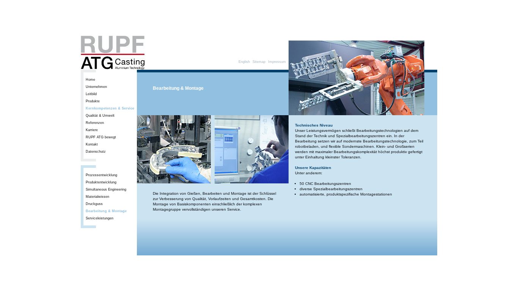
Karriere (92, 130)
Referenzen (95, 123)
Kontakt (92, 144)
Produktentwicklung (101, 182)
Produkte (93, 101)
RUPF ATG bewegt (101, 137)
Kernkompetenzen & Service (110, 108)
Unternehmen (96, 87)
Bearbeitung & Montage (106, 211)
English (244, 62)
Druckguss (94, 204)
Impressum (277, 62)
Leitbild (91, 94)
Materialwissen (97, 197)
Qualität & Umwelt (100, 115)
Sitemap (259, 62)
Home (90, 79)
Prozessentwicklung (101, 175)
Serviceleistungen (99, 218)
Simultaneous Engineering (106, 189)
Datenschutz (96, 151)
